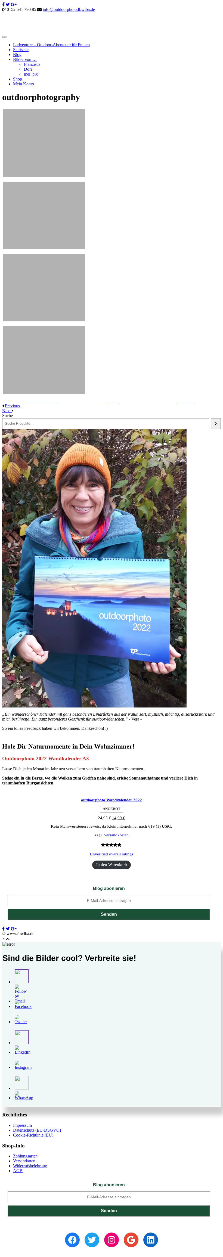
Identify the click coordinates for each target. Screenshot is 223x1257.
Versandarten (24, 1161)
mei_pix (31, 74)
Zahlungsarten (25, 1156)
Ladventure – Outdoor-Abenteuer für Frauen (51, 44)
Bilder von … (25, 59)
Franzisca (32, 64)
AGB (18, 1170)
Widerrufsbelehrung (30, 1165)
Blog (17, 54)
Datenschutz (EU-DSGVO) (37, 1130)
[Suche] (216, 423)
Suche (7, 415)
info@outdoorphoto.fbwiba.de (69, 9)
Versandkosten (116, 835)
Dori (28, 69)
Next (7, 410)
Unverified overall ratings (111, 854)
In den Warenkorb (111, 864)
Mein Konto (23, 84)
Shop (17, 79)
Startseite (21, 49)
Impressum (22, 1125)
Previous (12, 406)
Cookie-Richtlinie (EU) (33, 1135)
